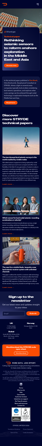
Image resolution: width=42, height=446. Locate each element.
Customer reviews (21, 397)
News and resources (21, 403)
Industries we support (21, 399)
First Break (33, 80)
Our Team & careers (21, 401)
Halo (21, 392)
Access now (11, 65)
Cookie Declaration (28, 432)
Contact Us (21, 405)
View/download (21, 353)
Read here (10, 102)
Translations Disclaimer (14, 429)
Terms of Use (14, 432)
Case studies (21, 394)
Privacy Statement (28, 429)
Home (21, 388)
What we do (21, 390)
